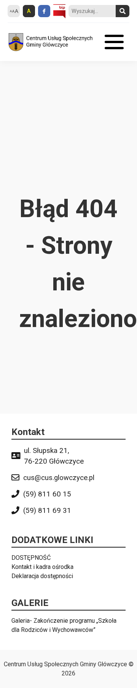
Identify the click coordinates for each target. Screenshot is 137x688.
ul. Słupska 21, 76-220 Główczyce (54, 456)
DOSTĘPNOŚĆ (31, 557)
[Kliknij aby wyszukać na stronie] (122, 11)
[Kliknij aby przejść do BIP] (59, 11)
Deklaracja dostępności (42, 576)
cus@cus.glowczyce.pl (58, 478)
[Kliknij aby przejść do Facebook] (44, 11)
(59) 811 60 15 (47, 494)
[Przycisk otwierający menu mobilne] (114, 42)
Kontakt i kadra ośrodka (42, 566)
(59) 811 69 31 (47, 510)
